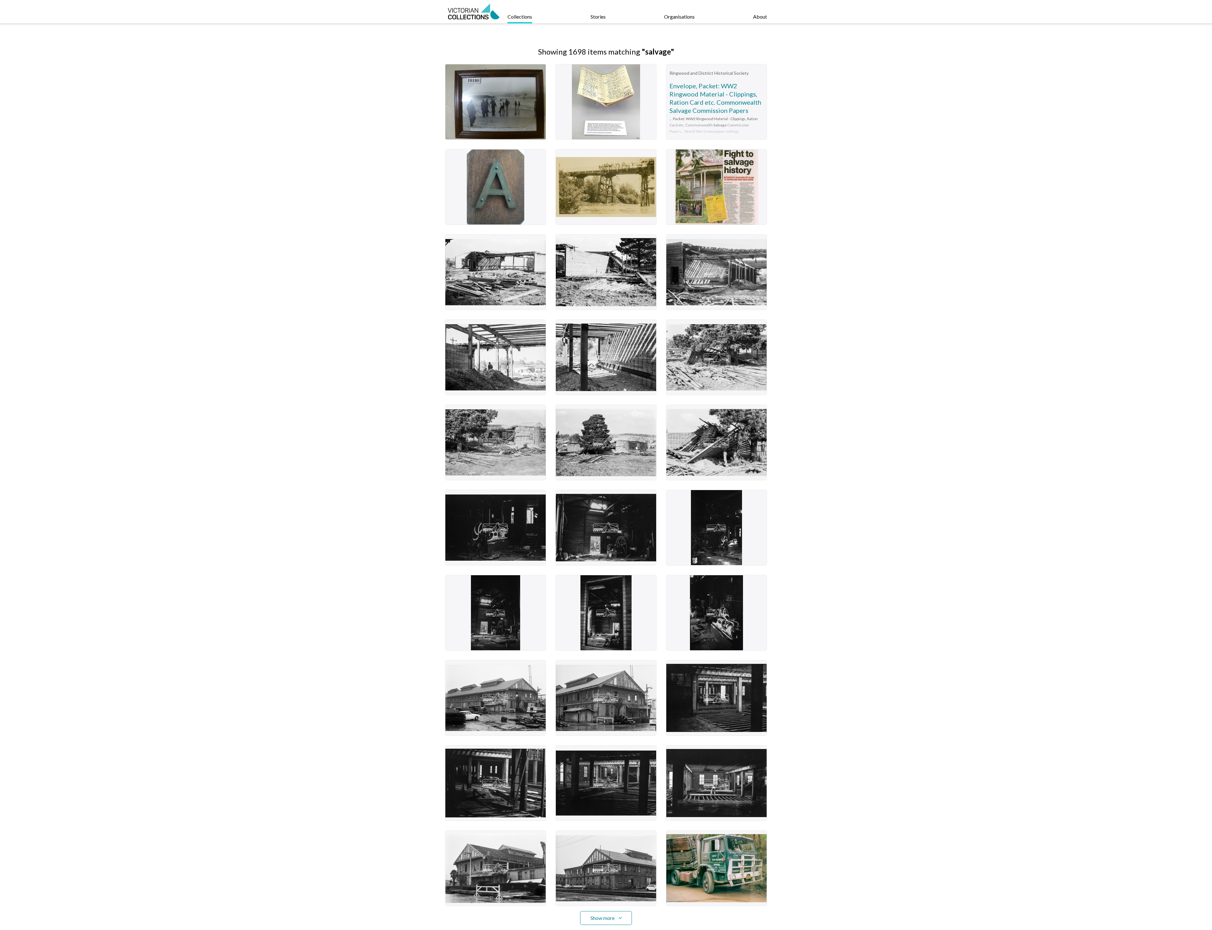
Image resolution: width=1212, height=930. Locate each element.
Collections (520, 17)
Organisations (679, 17)
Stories (598, 17)
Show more (603, 918)
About (760, 17)
